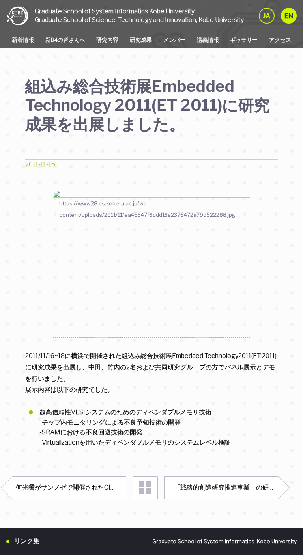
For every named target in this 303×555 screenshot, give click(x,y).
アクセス (280, 40)
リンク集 (26, 541)
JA (266, 16)
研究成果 (141, 40)
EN (288, 16)
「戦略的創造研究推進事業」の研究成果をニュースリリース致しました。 (226, 487)
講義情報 (208, 40)
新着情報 (23, 40)
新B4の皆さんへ (65, 40)
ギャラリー (244, 40)
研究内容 (107, 40)
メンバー (174, 40)
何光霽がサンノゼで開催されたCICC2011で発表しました (71, 487)
